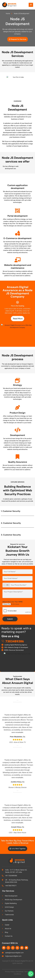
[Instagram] (13, 948)
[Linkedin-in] (17, 948)
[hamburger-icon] (31, 5)
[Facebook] (4, 948)
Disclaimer (20, 971)
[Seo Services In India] (8, 948)
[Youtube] (26, 948)
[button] (31, 974)
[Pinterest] (22, 948)
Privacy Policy (10, 971)
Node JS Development (18, 21)
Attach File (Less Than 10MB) (12, 602)
